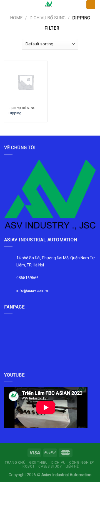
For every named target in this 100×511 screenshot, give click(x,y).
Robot (28, 466)
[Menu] (7, 7)
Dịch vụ (58, 463)
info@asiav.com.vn (32, 290)
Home (16, 17)
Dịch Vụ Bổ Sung (47, 17)
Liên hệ (72, 466)
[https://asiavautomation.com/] (50, 194)
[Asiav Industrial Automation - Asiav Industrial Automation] (48, 4)
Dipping (15, 113)
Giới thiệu (38, 463)
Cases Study (50, 466)
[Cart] (90, 4)
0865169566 (27, 278)
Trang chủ (15, 463)
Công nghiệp (81, 463)
